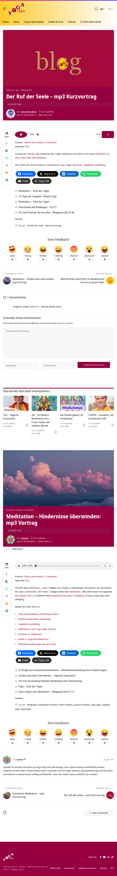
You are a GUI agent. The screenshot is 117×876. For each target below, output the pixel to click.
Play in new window (34, 142)
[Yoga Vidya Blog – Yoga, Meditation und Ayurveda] (8, 857)
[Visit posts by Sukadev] (10, 539)
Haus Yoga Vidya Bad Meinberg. (30, 157)
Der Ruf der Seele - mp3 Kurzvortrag (44, 225)
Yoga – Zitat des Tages (30, 686)
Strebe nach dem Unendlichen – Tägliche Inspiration (46, 675)
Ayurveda (77, 164)
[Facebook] (100, 857)
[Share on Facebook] (6, 143)
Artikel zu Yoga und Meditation (33, 639)
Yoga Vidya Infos (29, 112)
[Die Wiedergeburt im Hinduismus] (72, 403)
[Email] (6, 172)
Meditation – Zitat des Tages (33, 191)
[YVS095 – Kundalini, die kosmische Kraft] (101, 403)
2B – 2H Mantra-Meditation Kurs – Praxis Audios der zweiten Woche (41, 420)
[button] (5, 9)
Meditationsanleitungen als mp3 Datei (37, 644)
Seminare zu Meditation (30, 634)
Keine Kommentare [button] (100, 813)
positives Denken (82, 704)
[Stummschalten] (108, 134)
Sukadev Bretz (26, 595)
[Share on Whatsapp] (6, 158)
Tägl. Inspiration (23, 90)
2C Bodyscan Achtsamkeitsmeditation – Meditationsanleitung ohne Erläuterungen (62, 670)
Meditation (100, 153)
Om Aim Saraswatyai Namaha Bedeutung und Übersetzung (50, 681)
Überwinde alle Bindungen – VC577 (37, 207)
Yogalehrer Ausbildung (94, 164)
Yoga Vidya (26, 709)
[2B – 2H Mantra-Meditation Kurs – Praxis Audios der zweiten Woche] (44, 403)
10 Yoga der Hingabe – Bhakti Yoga (37, 196)
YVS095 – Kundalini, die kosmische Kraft (101, 416)
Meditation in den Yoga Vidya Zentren (37, 629)
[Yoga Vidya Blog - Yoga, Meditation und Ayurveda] (16, 9)
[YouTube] (104, 857)
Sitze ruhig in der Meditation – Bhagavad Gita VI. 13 (46, 691)
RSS (27, 146)
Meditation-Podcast (48, 704)
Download (51, 142)
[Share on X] (6, 150)
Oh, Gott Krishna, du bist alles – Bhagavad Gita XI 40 (46, 212)
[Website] (112, 760)
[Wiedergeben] (21, 134)
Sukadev (31, 153)
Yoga (62, 164)
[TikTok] (112, 857)
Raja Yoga (96, 704)
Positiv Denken (65, 704)
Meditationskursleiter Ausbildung (68, 595)
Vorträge (29, 510)
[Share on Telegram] (6, 165)
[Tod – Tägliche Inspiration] (15, 403)
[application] (64, 134)
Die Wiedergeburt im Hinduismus (71, 416)
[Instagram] (108, 857)
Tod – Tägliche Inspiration (11, 416)
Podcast (10, 90)
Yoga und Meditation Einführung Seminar (38, 613)
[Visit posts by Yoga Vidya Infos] (10, 113)
